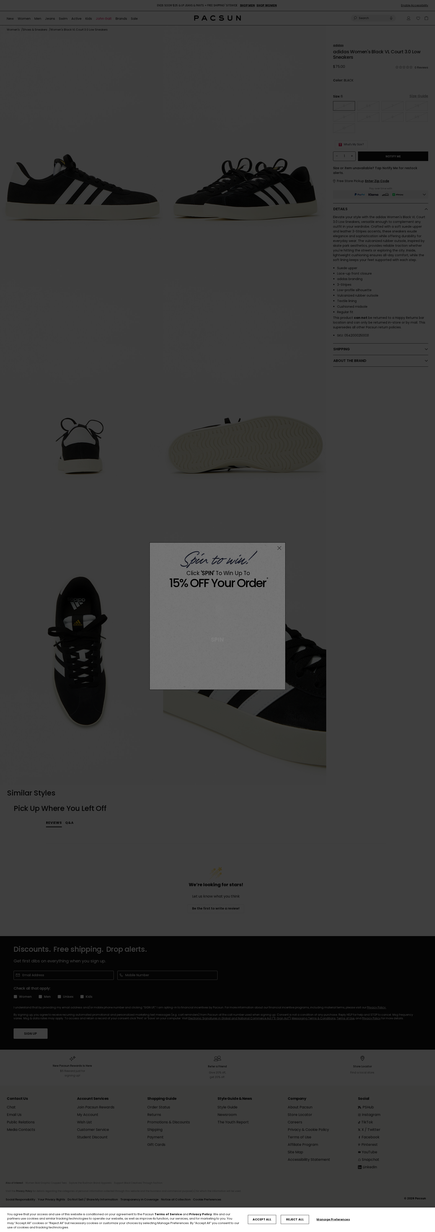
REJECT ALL (295, 1219)
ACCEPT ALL (262, 1219)
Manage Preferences (333, 1219)
